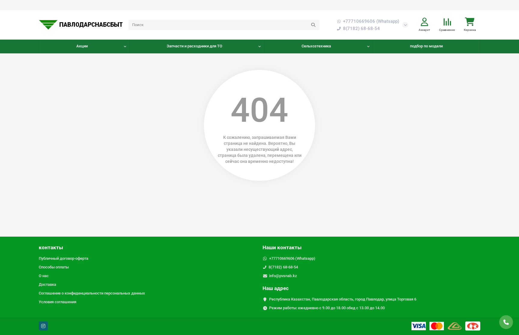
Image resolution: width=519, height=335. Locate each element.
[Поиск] (313, 25)
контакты (51, 247)
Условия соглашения (57, 302)
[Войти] (424, 22)
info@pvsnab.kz (283, 276)
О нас (44, 276)
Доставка (47, 284)
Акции (82, 46)
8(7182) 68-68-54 (283, 267)
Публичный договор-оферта (63, 258)
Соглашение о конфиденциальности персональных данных (92, 293)
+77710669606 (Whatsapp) (371, 21)
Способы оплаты (54, 267)
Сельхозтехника (316, 46)
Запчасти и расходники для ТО (194, 46)
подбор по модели (426, 46)
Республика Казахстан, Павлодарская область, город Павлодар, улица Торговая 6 (342, 299)
